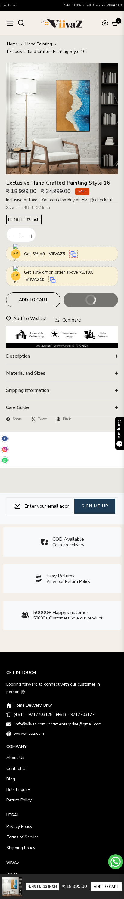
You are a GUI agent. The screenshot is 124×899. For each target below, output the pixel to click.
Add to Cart (106, 886)
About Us (15, 758)
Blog (10, 779)
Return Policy (19, 800)
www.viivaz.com (29, 733)
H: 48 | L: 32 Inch (23, 219)
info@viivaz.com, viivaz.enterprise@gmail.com (58, 724)
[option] (62, 118)
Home (12, 44)
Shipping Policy (20, 848)
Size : (28, 207)
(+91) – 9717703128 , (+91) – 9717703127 (54, 714)
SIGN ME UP (94, 506)
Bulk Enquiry (18, 789)
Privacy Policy (19, 826)
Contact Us (17, 768)
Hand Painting (38, 44)
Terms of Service (22, 837)
